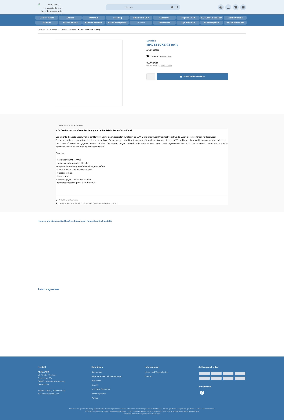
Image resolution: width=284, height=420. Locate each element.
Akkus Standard (70, 23)
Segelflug (117, 18)
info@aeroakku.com (50, 393)
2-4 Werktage (179, 267)
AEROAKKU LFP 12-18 (144, 257)
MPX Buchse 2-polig (114, 257)
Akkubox (70, 18)
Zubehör (141, 23)
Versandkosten (166, 65)
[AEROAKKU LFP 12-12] (52, 241)
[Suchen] (177, 7)
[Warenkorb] (236, 7)
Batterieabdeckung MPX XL (176, 261)
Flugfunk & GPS (188, 18)
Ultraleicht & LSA (141, 18)
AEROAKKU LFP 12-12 (52, 257)
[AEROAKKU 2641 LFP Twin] (84, 243)
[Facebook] (202, 393)
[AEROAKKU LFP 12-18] (145, 241)
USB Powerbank (235, 18)
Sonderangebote (211, 23)
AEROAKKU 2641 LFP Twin (84, 261)
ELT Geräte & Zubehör (211, 18)
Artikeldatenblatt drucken (68, 200)
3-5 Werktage (87, 267)
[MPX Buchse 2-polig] (115, 241)
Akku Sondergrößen (117, 23)
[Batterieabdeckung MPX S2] (210, 244)
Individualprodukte (235, 23)
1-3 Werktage (165, 56)
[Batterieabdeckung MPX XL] (176, 244)
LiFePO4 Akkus (47, 18)
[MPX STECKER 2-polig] (52, 310)
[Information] (172, 7)
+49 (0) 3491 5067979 (55, 390)
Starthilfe (47, 23)
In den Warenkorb (193, 76)
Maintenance (164, 23)
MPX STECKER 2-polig (52, 325)
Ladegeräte (164, 18)
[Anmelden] (228, 7)
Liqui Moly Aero (188, 23)
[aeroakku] (223, 41)
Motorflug (93, 18)
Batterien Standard (93, 23)
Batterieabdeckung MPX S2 (210, 261)
